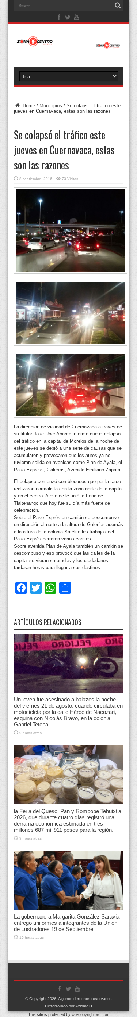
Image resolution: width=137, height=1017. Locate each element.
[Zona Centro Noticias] (68, 45)
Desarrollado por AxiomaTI (68, 1006)
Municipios (50, 105)
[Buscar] (118, 5)
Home (28, 105)
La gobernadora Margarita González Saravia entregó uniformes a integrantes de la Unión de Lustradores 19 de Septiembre (66, 922)
